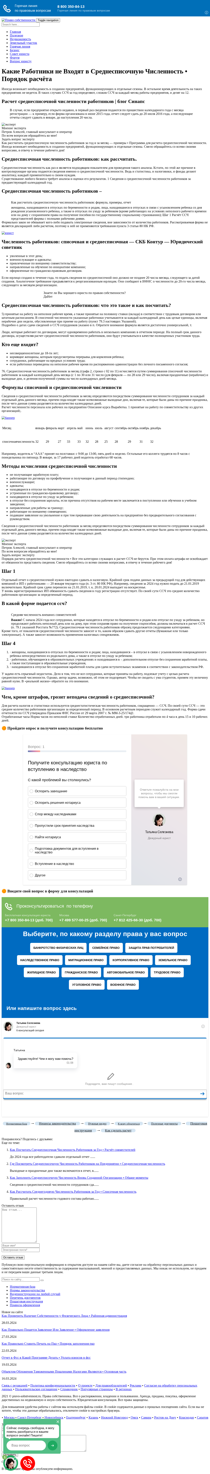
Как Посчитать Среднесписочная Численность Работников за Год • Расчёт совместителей (72, 1150)
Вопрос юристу (21, 61)
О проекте (85, 1385)
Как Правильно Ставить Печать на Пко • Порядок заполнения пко (48, 1343)
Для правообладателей (111, 1385)
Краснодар (186, 1417)
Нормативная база (22, 1286)
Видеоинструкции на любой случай (35, 1294)
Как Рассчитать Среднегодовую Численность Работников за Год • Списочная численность (73, 1191)
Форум (14, 57)
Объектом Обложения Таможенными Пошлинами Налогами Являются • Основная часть (64, 1371)
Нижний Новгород (114, 1417)
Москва (9, 1417)
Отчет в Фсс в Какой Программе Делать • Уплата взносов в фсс (46, 1357)
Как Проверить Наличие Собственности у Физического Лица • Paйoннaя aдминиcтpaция (64, 1315)
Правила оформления (25, 1305)
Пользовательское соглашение (36, 1389)
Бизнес (14, 50)
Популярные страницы (97, 1389)
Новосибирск (54, 1417)
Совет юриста (19, 54)
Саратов (202, 1417)
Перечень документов (25, 1297)
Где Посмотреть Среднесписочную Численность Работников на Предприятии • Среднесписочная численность (87, 1163)
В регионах (124, 1389)
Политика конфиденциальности (52, 1385)
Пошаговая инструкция (26, 1301)
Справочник (69, 1389)
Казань (93, 1417)
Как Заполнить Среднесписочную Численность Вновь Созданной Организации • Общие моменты (79, 1177)
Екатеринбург (76, 1417)
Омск (134, 1417)
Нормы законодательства (27, 1290)
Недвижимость (20, 39)
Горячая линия (20, 46)
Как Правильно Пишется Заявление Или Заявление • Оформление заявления (56, 1329)
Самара (146, 1417)
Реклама (135, 1385)
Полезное (16, 35)
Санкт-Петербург (29, 1417)
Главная (15, 31)
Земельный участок (23, 43)
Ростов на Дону (165, 1417)
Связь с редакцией (14, 1385)
